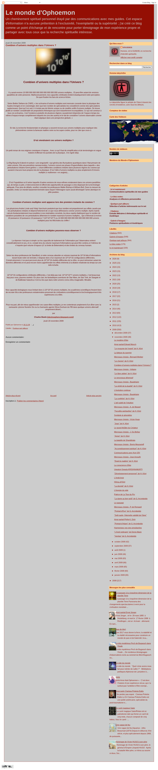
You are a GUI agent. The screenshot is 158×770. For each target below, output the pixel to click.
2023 (114, 271)
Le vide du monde (123, 663)
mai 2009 (119, 558)
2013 (114, 313)
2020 (114, 284)
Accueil (53, 396)
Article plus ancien (93, 396)
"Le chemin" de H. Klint (123, 361)
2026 (114, 259)
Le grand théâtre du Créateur (126, 428)
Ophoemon (127, 47)
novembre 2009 (121, 337)
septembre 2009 (121, 546)
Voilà (118, 677)
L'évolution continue (122, 390)
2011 (114, 321)
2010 (114, 325)
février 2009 (120, 571)
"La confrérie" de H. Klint (124, 399)
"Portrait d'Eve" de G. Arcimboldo (127, 511)
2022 (114, 275)
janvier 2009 (120, 575)
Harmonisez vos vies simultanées (128, 528)
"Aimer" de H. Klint (121, 436)
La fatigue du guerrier (123, 353)
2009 (114, 330)
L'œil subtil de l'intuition (123, 403)
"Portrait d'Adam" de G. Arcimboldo (128, 524)
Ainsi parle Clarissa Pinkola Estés (130, 691)
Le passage (119, 503)
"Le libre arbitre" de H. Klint (125, 374)
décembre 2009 (121, 333)
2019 (114, 288)
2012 (114, 317)
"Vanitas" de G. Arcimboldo (125, 536)
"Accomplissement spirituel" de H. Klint (130, 449)
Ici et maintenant (116, 248)
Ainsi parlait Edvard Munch (125, 344)
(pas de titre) (121, 629)
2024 (114, 267)
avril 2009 (119, 563)
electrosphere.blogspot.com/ (60, 317)
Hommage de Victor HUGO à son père (131, 742)
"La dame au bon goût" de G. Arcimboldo (130, 499)
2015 (114, 305)
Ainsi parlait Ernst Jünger (126, 612)
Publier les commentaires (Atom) (30, 401)
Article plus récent (13, 396)
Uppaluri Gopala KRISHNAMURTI (128, 469)
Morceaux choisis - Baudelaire (126, 382)
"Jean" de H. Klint (121, 424)
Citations (113, 233)
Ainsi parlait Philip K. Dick (124, 519)
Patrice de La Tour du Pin (124, 494)
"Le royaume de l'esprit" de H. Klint (128, 349)
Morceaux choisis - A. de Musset (127, 407)
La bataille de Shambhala (124, 440)
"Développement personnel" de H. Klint (130, 474)
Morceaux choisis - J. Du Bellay (127, 432)
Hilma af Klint (119, 482)
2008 (114, 581)
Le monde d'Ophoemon (40, 12)
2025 (114, 263)
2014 (114, 309)
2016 (114, 300)
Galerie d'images (116, 237)
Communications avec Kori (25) (127, 453)
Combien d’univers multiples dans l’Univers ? (31, 45)
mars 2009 (119, 567)
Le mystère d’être (121, 340)
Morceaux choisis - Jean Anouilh (127, 457)
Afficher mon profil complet (131, 57)
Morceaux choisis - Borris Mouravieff (129, 444)
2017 (114, 296)
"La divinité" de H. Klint (123, 486)
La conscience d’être (122, 465)
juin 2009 (119, 554)
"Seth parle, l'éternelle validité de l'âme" (130, 515)
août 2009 (119, 550)
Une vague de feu (123, 725)
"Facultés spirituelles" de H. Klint (127, 411)
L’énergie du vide (121, 490)
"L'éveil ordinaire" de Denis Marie (128, 532)
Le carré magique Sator (125, 708)
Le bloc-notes (115, 244)
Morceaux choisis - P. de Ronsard (128, 507)
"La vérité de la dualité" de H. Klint (128, 386)
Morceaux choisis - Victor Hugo (127, 419)
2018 (114, 292)
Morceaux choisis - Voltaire (125, 369)
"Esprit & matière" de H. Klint (126, 461)
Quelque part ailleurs (20, 328)
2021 (114, 280)
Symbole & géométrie (123, 415)
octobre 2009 (120, 542)
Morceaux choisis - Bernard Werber (128, 357)
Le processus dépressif (123, 378)
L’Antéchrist (119, 478)
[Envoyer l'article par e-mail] (32, 325)
